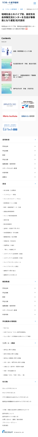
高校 (21, 9)
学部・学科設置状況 (10, 371)
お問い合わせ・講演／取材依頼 (12, 419)
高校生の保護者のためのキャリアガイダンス (16, 401)
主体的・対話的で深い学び (12, 228)
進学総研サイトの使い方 (10, 416)
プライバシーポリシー (9, 422)
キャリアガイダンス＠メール (12, 262)
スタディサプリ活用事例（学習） (14, 258)
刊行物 (5, 381)
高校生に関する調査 (10, 349)
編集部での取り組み (10, 270)
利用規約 (5, 425)
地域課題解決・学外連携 (11, 232)
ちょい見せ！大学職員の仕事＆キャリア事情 (17, 336)
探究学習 (6, 220)
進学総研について (8, 413)
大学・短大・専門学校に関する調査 (14, 362)
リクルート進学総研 (11, 9)
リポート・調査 (8, 343)
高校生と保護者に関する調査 (12, 358)
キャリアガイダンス (8, 393)
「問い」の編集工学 (10, 249)
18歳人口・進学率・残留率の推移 (14, 366)
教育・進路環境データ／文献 (12, 207)
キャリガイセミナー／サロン (12, 199)
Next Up (6, 328)
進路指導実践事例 (9, 211)
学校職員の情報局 (9, 321)
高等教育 (6, 139)
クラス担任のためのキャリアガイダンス (15, 397)
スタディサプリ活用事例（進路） (14, 254)
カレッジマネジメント (9, 388)
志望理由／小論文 (9, 245)
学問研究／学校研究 (10, 241)
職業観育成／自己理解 (10, 237)
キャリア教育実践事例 (10, 215)
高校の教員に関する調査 (11, 354)
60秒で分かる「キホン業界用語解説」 (15, 332)
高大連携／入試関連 (10, 190)
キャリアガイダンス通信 (11, 266)
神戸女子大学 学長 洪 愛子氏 (23, 89)
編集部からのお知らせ (10, 275)
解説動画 (6, 281)
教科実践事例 (8, 224)
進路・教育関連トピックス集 (22, 51)
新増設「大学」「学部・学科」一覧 (14, 375)
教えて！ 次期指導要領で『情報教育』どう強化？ (24, 76)
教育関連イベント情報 (10, 203)
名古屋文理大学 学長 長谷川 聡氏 (24, 64)
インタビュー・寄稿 (10, 194)
